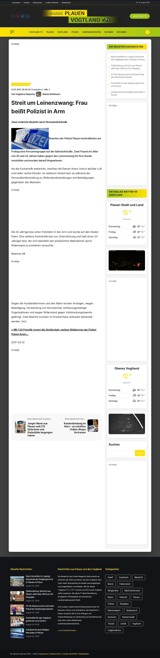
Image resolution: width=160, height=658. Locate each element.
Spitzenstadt (128, 617)
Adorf (110, 577)
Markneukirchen (132, 590)
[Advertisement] (56, 63)
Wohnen (108, 32)
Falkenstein (125, 584)
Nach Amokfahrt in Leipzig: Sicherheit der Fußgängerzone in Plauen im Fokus (128, 58)
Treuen (111, 623)
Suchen (114, 444)
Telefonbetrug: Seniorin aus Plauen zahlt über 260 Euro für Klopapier (126, 67)
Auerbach (123, 577)
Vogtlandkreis (114, 630)
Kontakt (26, 2)
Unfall (123, 623)
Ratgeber (121, 32)
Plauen (50, 32)
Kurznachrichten (91, 32)
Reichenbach (114, 610)
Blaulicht (138, 577)
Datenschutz (37, 2)
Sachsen (112, 617)
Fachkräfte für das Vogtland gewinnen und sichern (127, 84)
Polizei (75, 32)
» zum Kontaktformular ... (68, 630)
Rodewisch (131, 610)
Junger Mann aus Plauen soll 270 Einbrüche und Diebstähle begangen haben (40, 429)
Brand (110, 584)
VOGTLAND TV (140, 16)
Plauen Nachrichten (20, 84)
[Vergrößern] (141, 253)
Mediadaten (66, 2)
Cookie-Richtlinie (52, 2)
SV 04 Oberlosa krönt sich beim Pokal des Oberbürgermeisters (127, 75)
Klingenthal (113, 590)
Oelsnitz (123, 597)
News (110, 597)
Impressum (16, 2)
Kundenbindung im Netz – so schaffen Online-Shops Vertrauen (75, 428)
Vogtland (63, 32)
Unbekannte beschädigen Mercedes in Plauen (128, 93)
